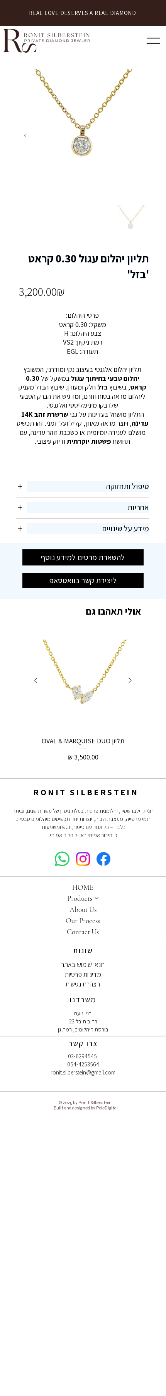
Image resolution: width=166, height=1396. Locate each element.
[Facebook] (103, 859)
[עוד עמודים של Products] (96, 898)
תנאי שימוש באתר (83, 964)
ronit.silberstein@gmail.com (83, 1072)
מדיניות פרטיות (83, 974)
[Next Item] (25, 135)
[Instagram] (83, 859)
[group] (83, 701)
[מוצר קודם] (130, 680)
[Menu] (154, 40)
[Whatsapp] (62, 859)
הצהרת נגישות (83, 984)
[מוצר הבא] (36, 680)
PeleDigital (107, 1108)
